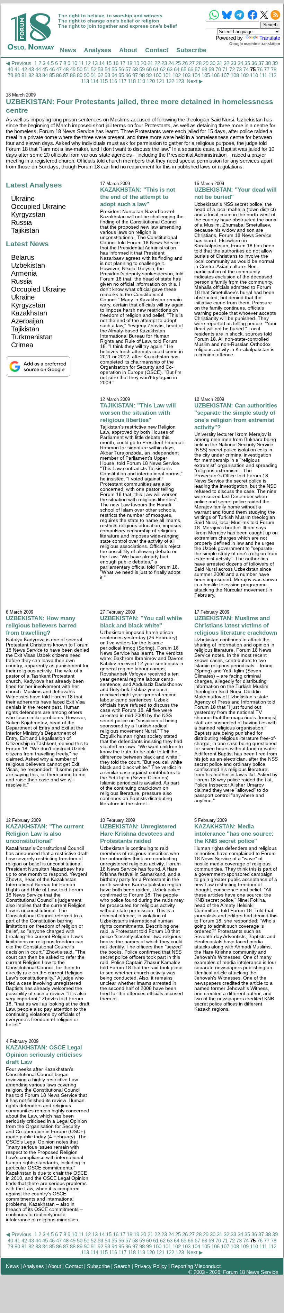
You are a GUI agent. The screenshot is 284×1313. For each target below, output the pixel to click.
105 (206, 75)
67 (197, 69)
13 (95, 63)
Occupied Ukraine (38, 206)
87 (66, 75)
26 (185, 63)
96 (128, 75)
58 (135, 69)
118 (132, 81)
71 (225, 69)
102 (176, 75)
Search (122, 1266)
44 (38, 69)
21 (150, 63)
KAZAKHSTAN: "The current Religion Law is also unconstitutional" (45, 833)
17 (122, 63)
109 (244, 75)
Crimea (22, 345)
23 (164, 63)
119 (141, 81)
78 (273, 69)
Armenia (24, 273)
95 (121, 75)
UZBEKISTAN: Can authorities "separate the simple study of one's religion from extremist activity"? (235, 416)
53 (100, 69)
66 (190, 69)
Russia (21, 222)
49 (73, 69)
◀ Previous (19, 63)
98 (142, 75)
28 (199, 63)
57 (128, 69)
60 (149, 69)
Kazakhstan (29, 313)
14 (102, 63)
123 (180, 81)
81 (24, 75)
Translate (269, 38)
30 (212, 63)
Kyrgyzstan (28, 214)
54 (107, 69)
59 (142, 69)
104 (196, 75)
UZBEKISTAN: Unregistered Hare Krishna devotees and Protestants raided (138, 833)
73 (239, 69)
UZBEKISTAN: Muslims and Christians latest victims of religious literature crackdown (235, 625)
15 (109, 63)
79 (10, 75)
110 (254, 75)
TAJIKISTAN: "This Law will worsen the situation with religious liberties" (138, 412)
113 (85, 81)
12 (88, 63)
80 (17, 75)
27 (192, 63)
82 (31, 75)
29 (205, 63)
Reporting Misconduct (196, 1266)
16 (115, 63)
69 (211, 69)
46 (52, 69)
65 (183, 69)
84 (45, 75)
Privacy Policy (150, 1266)
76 (260, 69)
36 (254, 63)
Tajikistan (25, 230)
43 (31, 69)
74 (246, 69)
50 (79, 69)
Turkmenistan (32, 337)
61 (156, 69)
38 (268, 63)
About (128, 50)
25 (178, 63)
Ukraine (23, 198)
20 (143, 63)
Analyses (97, 50)
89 (79, 75)
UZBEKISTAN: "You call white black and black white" (141, 622)
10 (74, 63)
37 (261, 63)
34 (240, 63)
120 (151, 81)
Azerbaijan (27, 321)
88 (73, 75)
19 (136, 63)
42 (24, 69)
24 (171, 63)
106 (215, 75)
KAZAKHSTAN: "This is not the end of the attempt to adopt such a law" (137, 197)
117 (122, 81)
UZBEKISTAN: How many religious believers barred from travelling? (41, 625)
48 (66, 69)
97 (135, 75)
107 (225, 75)
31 (219, 63)
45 (45, 69)
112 (272, 75)
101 (167, 75)
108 (235, 75)
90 (86, 75)
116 (113, 81)
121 (160, 81)
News (68, 50)
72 (232, 69)
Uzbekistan (28, 265)
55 (114, 69)
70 (218, 69)
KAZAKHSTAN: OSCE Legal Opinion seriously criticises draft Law (44, 1054)
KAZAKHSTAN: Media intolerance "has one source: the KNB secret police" (234, 833)
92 (100, 75)
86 (59, 75)
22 (157, 63)
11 (81, 63)
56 (121, 69)
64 (176, 69)
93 (107, 75)
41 (17, 69)
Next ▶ (195, 81)
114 (94, 81)
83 (38, 75)
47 (59, 69)
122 (170, 81)
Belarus (22, 257)
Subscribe (191, 50)
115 (104, 81)
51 (86, 69)
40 (10, 69)
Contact (156, 50)
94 (114, 75)
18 (129, 63)
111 (263, 75)
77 (266, 69)
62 (163, 69)
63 (169, 69)
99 (149, 75)
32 (226, 63)
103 (186, 75)
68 (204, 69)
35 (247, 63)
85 (52, 75)
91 (93, 75)
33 (233, 63)
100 (157, 75)
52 (93, 69)
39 (275, 63)
